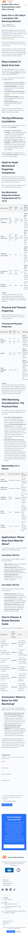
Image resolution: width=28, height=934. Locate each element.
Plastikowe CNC (7, 881)
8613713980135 (8, 899)
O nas (4, 924)
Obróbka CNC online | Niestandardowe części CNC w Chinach (11, 6)
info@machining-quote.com (10, 904)
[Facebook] (3, 890)
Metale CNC (6, 880)
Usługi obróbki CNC (8, 883)
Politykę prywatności (12, 801)
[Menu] (25, 5)
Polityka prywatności (8, 921)
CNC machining (5, 32)
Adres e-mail (5, 767)
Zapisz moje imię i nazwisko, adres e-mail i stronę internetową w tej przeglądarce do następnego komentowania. (12, 797)
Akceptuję (9, 801)
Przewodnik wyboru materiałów (9, 26)
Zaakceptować (11, 931)
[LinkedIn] (10, 890)
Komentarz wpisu (7, 804)
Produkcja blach (7, 885)
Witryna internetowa (6, 774)
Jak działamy (6, 923)
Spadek (18, 931)
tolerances (9, 89)
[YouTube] (7, 890)
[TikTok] (14, 890)
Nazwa (3, 761)
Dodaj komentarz (6, 780)
